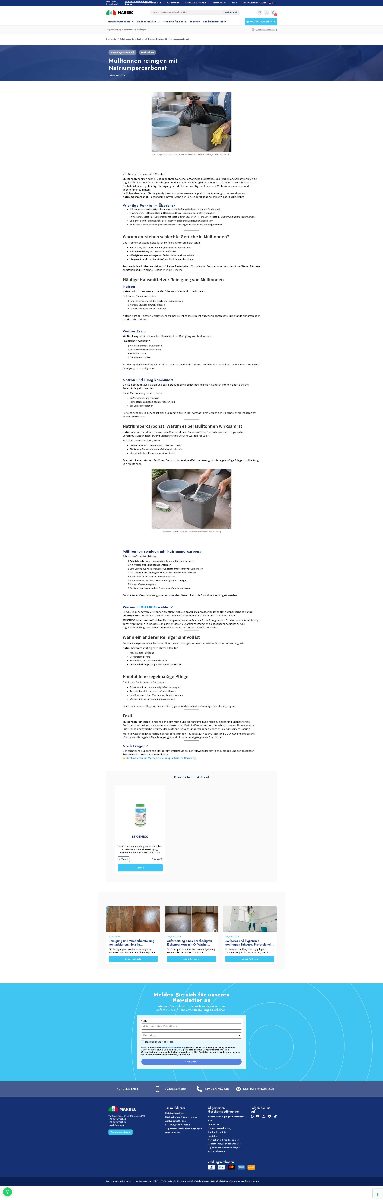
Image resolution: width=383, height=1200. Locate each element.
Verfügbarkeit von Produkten (223, 1139)
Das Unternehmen (152, 3)
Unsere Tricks (219, 3)
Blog (234, 3)
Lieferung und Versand (177, 1124)
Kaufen (140, 867)
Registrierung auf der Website (224, 1143)
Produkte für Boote (174, 21)
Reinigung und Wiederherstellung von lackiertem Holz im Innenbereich (131, 942)
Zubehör (195, 21)
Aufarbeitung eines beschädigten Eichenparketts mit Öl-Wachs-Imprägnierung (189, 942)
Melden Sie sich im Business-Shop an (138, 3)
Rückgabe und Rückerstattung (181, 1116)
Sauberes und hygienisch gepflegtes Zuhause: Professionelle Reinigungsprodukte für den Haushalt (249, 942)
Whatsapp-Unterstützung (266, 29)
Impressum (214, 1124)
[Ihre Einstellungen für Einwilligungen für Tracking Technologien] (378, 1195)
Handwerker (173, 3)
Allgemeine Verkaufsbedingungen (183, 1128)
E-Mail (145, 1021)
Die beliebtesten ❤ (214, 21)
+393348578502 (174, 1089)
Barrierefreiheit (216, 1151)
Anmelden (191, 1061)
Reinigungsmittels (174, 1113)
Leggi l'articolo (133, 958)
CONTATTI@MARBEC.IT (259, 1089)
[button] (7, 1191)
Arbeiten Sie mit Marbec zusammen (259, 3)
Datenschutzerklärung (173, 1047)
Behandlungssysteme (195, 3)
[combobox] (190, 1035)
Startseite (111, 39)
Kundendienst (127, 1089)
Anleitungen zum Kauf (130, 39)
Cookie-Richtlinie (217, 1132)
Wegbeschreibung (120, 1132)
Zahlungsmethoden (175, 1120)
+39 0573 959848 (216, 1089)
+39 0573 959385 (117, 1122)
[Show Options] (239, 1035)
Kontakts (212, 1136)
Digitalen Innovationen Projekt (224, 1147)
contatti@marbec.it (116, 1125)
